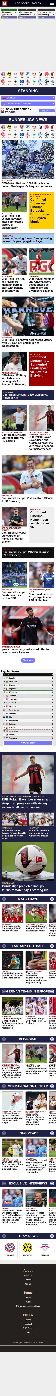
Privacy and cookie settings (28, 1306)
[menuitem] (6, 3)
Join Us (28, 1284)
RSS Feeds (28, 1328)
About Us (28, 1275)
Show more (28, 660)
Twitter (28, 1320)
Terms (28, 1297)
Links (28, 1332)
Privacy (28, 1302)
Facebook (28, 1324)
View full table (28, 743)
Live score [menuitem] (22, 3)
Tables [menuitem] (36, 3)
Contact (28, 1280)
